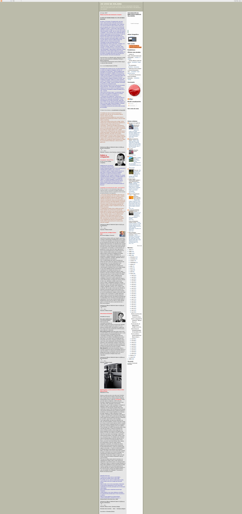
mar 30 (133, 277)
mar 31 (133, 275)
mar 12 (133, 308)
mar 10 (133, 312)
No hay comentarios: (105, 148)
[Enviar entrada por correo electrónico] (112, 149)
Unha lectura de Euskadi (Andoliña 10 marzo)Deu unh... (136, 330)
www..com (132, 36)
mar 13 (133, 306)
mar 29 (133, 279)
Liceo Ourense (112, 152)
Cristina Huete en (111, 65)
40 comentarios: (104, 358)
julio (131, 266)
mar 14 (133, 304)
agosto (132, 264)
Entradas (131, 103)
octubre (132, 260)
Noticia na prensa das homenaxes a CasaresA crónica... (136, 315)
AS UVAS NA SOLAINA (111, 4)
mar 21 (133, 291)
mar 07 (133, 342)
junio (131, 268)
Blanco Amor (108, 506)
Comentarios (132, 105)
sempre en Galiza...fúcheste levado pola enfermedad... (134, 56)
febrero (132, 355)
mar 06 (133, 344)
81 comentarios (132, 65)
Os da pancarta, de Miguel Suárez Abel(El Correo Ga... (136, 325)
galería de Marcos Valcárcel (134, 40)
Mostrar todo (139, 245)
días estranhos (132, 232)
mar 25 (133, 284)
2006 (130, 359)
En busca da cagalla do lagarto (134, 123)
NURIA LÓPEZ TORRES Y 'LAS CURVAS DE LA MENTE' (134, 181)
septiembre (133, 262)
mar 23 (133, 288)
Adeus (135, 157)
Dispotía (136, 211)
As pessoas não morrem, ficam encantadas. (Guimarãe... (134, 76)
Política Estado (108, 229)
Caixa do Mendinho (133, 221)
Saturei (130, 140)
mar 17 (133, 299)
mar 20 (133, 293)
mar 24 (133, 286)
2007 (130, 255)
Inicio (114, 508)
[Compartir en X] (103, 150)
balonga (131, 156)
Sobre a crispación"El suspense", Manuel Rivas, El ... (136, 320)
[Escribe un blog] (102, 150)
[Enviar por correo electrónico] (100, 150)
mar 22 (133, 290)
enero (131, 357)
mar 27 (133, 282)
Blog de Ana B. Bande (134, 193)
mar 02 (133, 351)
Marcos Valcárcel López (135, 47)
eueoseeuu (131, 169)
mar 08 (133, 340)
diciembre (132, 257)
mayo (131, 269)
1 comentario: (103, 306)
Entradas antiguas (121, 508)
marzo (131, 273)
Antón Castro (132, 179)
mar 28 (133, 280)
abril (131, 271)
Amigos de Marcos (134, 45)
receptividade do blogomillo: (118, 110)
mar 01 (133, 353)
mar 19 (133, 295)
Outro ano (136, 170)
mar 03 (133, 349)
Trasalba (131, 148)
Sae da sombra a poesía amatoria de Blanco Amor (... (136, 335)
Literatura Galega (121, 152)
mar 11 (133, 310)
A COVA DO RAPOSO (134, 210)
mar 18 (133, 297)
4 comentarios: (103, 225)
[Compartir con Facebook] (104, 150)
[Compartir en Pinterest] (105, 150)
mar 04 (133, 348)
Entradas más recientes (105, 508)
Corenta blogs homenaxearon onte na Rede (110, 61)
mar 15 (133, 302)
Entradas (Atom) (110, 511)
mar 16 (133, 301)
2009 (130, 251)
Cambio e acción (132, 222)
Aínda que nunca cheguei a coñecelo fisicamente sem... (134, 70)
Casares (107, 152)
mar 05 (133, 346)
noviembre (133, 258)
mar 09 (133, 338)
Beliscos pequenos (133, 138)
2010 (130, 249)
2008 (130, 253)
